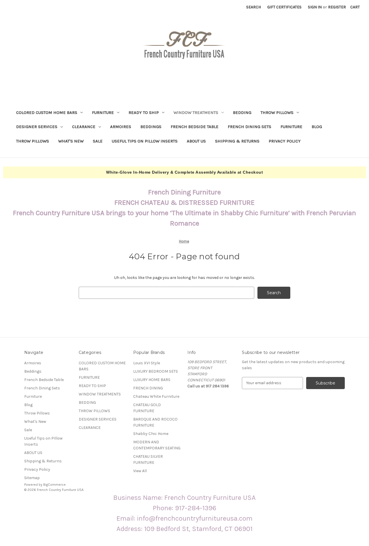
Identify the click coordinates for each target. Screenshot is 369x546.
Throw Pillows (32, 141)
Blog (317, 126)
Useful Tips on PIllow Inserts (145, 141)
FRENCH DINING (148, 388)
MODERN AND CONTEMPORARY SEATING (156, 445)
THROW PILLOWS (277, 112)
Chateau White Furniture (156, 396)
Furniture (291, 126)
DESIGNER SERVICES (36, 126)
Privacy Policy (285, 141)
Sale (98, 141)
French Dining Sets (249, 126)
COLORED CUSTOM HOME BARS (46, 112)
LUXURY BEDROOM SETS (155, 371)
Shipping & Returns (237, 141)
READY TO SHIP (144, 112)
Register (337, 7)
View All (140, 470)
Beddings (150, 126)
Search (253, 7)
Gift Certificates (284, 7)
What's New (71, 141)
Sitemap (32, 477)
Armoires (120, 126)
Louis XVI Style (146, 363)
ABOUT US (196, 141)
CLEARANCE (83, 126)
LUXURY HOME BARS (151, 379)
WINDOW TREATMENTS (196, 112)
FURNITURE (103, 112)
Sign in (315, 7)
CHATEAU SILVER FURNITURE (148, 459)
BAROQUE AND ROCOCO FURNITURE (155, 422)
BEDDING (242, 112)
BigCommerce (54, 485)
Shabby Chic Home (150, 433)
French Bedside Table (195, 126)
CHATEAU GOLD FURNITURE (147, 407)
